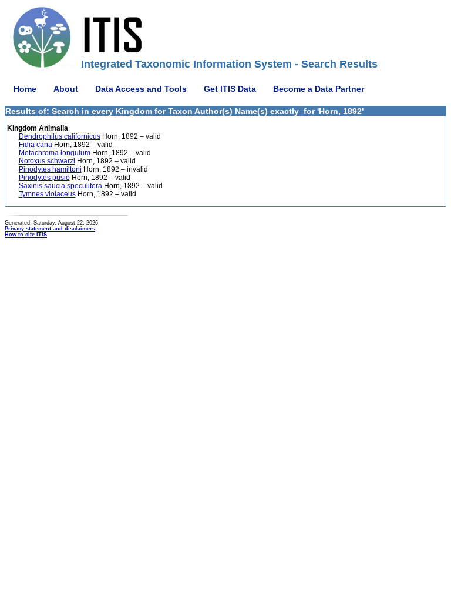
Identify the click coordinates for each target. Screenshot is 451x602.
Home (25, 88)
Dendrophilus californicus (59, 136)
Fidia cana (35, 145)
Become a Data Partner (318, 88)
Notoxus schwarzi (47, 161)
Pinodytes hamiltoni (50, 169)
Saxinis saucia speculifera (60, 186)
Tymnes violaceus (47, 194)
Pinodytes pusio (44, 177)
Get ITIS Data (230, 88)
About (65, 88)
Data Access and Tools (141, 88)
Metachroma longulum (54, 153)
